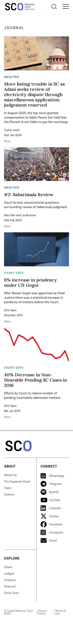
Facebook (55, 524)
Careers (9, 494)
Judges (9, 573)
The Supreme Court (17, 481)
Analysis (10, 580)
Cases (8, 567)
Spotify (54, 492)
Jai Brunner (29, 215)
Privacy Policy (42, 612)
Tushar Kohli (12, 130)
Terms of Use (60, 612)
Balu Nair (9, 215)
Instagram (56, 532)
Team (7, 488)
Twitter (54, 516)
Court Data (11, 593)
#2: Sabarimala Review (28, 194)
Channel (9, 586)
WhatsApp (56, 476)
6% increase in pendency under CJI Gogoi (30, 282)
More (7, 141)
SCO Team (10, 310)
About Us (10, 475)
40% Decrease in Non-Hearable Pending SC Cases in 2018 (35, 380)
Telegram (55, 484)
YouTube (54, 500)
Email (53, 540)
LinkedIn (55, 508)
